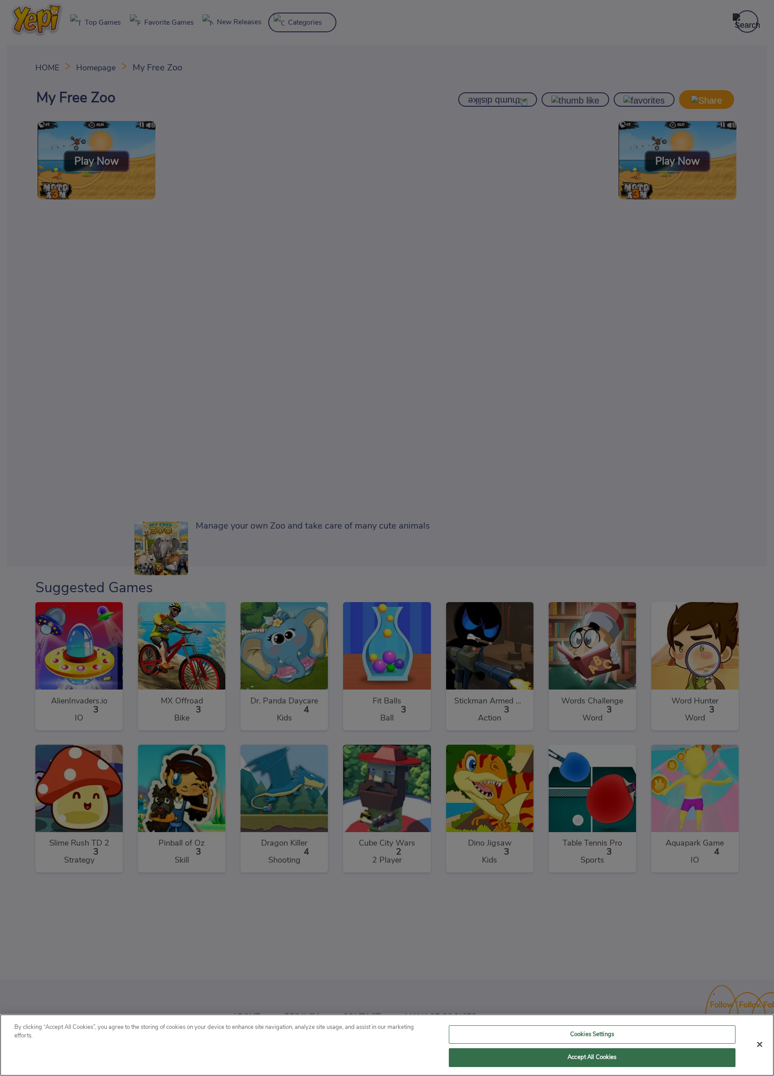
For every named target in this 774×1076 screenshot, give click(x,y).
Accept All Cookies (592, 1057)
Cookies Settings (592, 1034)
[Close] (760, 1044)
